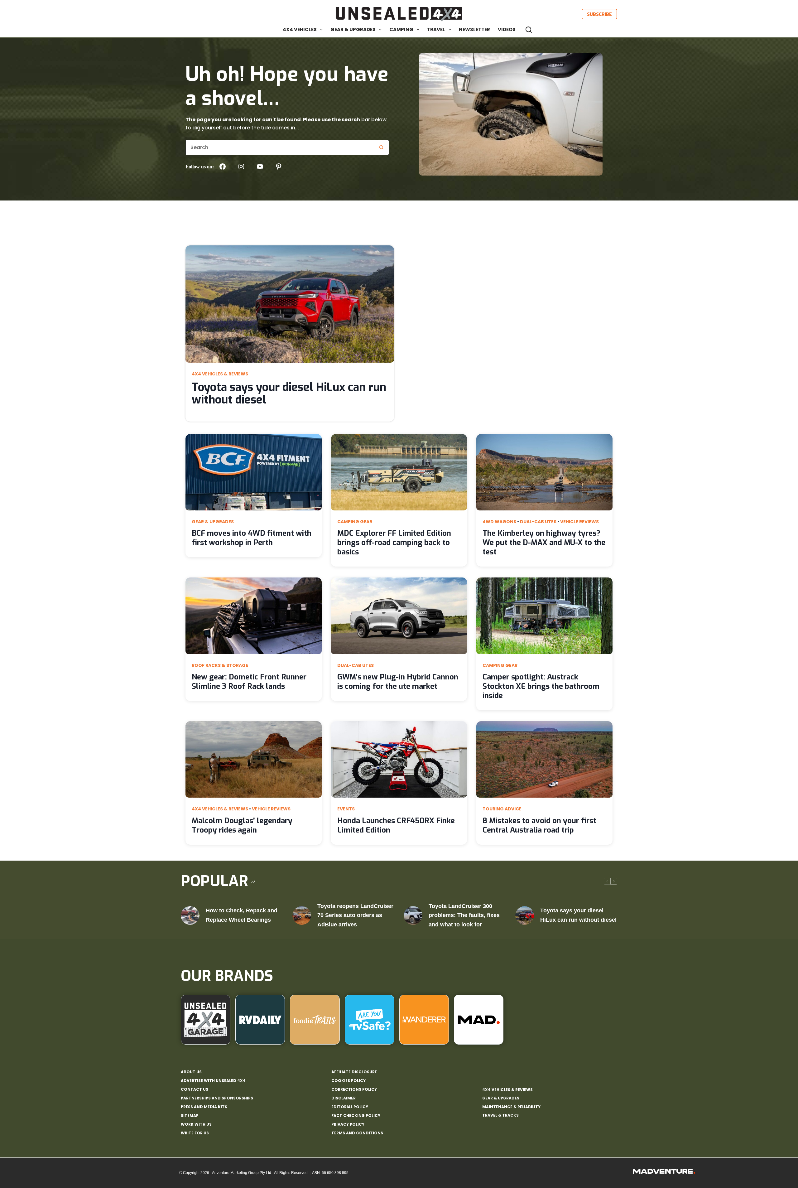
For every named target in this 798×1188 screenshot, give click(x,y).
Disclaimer (343, 1098)
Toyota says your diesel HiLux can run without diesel (289, 393)
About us (191, 1072)
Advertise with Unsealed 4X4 (213, 1080)
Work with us (196, 1124)
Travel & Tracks (500, 1115)
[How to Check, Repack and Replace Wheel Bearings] (190, 915)
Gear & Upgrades (353, 29)
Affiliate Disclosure (354, 1072)
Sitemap (190, 1115)
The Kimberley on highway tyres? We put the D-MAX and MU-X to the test (544, 543)
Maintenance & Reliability (511, 1106)
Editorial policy (349, 1106)
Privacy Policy (347, 1124)
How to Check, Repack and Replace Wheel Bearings (241, 915)
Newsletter (474, 29)
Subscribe (599, 14)
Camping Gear (354, 522)
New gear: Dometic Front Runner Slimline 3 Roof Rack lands (249, 681)
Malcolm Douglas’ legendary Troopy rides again (242, 825)
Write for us (195, 1133)
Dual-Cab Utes (538, 522)
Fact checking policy (355, 1115)
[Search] (529, 30)
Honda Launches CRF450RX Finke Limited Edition (396, 825)
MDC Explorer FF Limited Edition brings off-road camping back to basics (394, 543)
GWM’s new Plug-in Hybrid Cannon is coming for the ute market (397, 681)
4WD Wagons (499, 522)
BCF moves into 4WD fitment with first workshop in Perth (251, 538)
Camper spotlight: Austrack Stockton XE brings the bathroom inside (541, 686)
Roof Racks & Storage (220, 665)
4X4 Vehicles (300, 29)
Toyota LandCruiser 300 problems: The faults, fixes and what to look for (464, 915)
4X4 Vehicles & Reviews (220, 374)
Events (346, 809)
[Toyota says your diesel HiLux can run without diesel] (524, 915)
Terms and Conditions (357, 1133)
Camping (401, 29)
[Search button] (381, 147)
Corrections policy (354, 1089)
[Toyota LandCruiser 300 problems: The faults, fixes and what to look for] (413, 915)
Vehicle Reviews (579, 522)
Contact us (194, 1089)
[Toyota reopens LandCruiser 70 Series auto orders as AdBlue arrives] (301, 915)
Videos (507, 29)
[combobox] (280, 147)
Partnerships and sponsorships (217, 1098)
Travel (436, 29)
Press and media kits (204, 1106)
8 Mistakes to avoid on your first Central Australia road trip (539, 825)
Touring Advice (502, 809)
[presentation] (289, 304)
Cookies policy (348, 1080)
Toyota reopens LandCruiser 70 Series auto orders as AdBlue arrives (355, 915)
